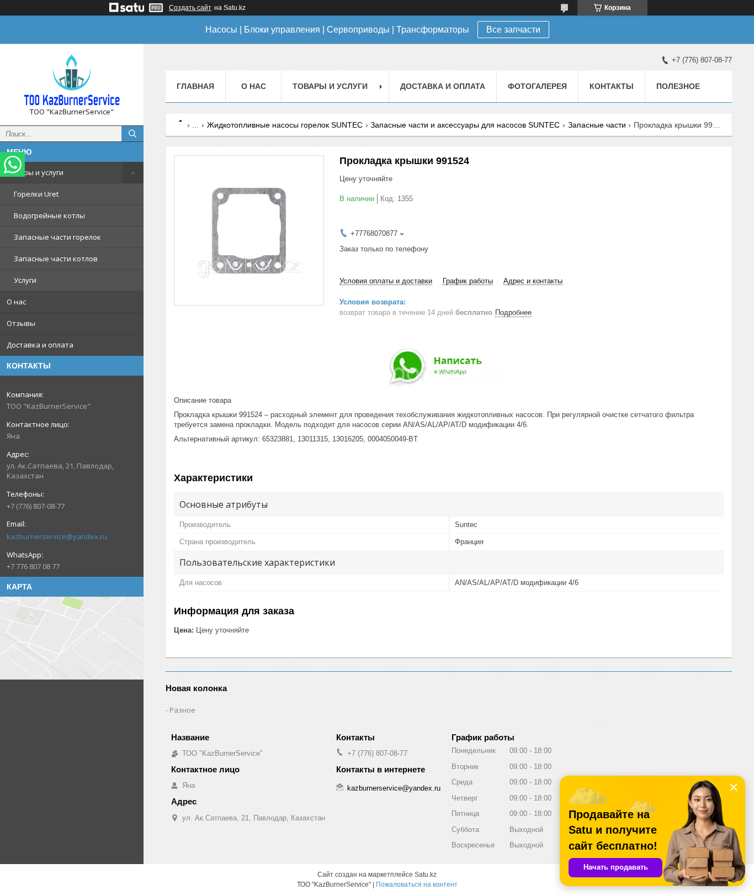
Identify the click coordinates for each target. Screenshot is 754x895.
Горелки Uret (36, 194)
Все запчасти (513, 29)
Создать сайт (190, 8)
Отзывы (21, 323)
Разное (182, 710)
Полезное (678, 86)
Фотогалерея (537, 86)
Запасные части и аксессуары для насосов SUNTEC (465, 124)
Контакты (612, 86)
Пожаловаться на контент (417, 884)
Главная (195, 86)
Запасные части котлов (56, 259)
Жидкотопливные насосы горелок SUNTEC (285, 124)
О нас (16, 302)
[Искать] (132, 133)
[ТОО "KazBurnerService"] (71, 79)
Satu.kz (426, 874)
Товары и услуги (35, 172)
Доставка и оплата (40, 345)
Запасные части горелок (57, 237)
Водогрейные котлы (49, 215)
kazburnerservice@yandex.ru (57, 536)
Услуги (25, 280)
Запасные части (597, 124)
